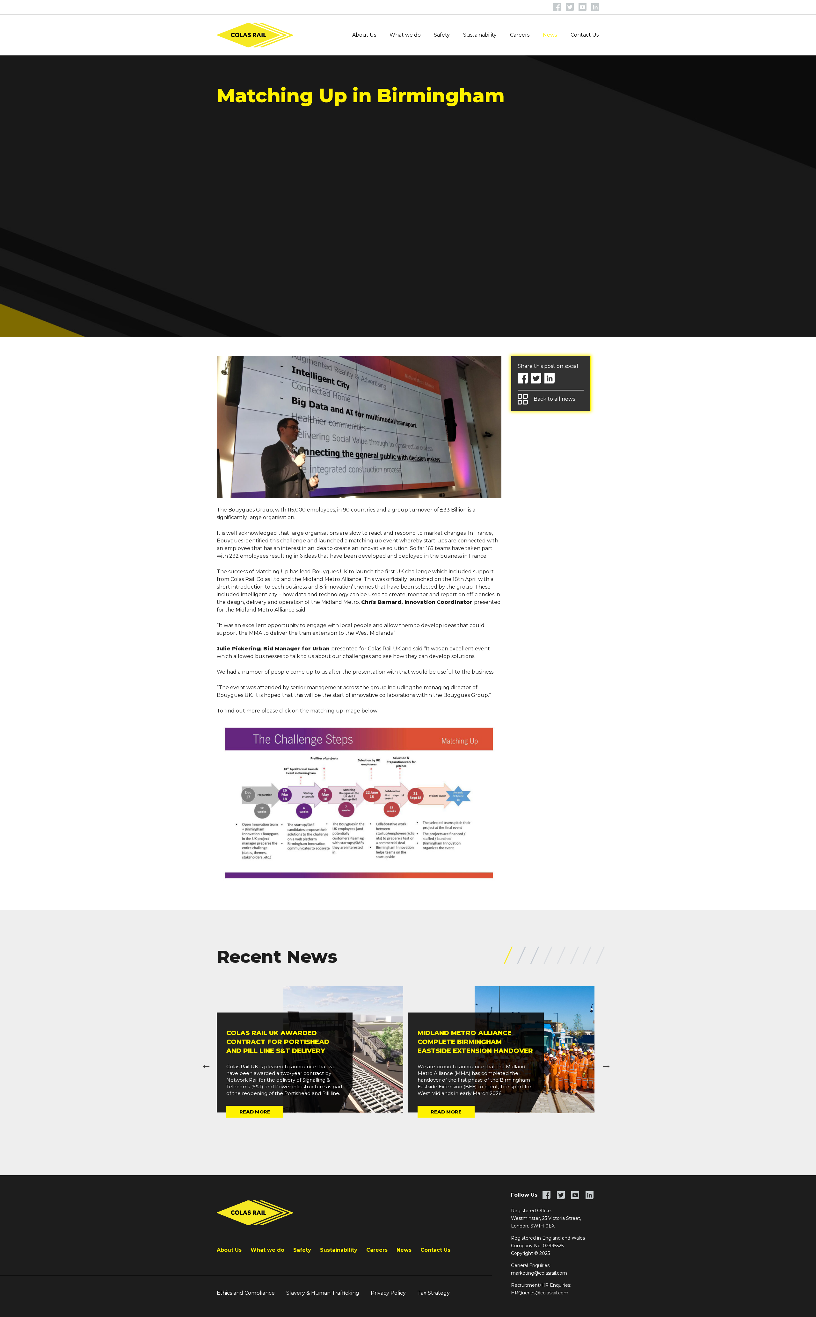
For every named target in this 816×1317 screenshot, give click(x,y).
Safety (442, 35)
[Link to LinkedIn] (595, 7)
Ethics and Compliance (246, 1293)
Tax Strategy (433, 1293)
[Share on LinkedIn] (549, 378)
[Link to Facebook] (557, 7)
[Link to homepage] (255, 35)
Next (604, 1062)
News (550, 35)
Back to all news (554, 399)
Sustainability (480, 35)
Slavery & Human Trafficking (322, 1293)
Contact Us (585, 35)
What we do (405, 35)
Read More (254, 1112)
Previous (204, 1062)
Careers (519, 35)
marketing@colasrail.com (539, 1273)
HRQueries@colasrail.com (539, 1293)
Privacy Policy (388, 1293)
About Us (364, 35)
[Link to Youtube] (582, 7)
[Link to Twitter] (570, 7)
